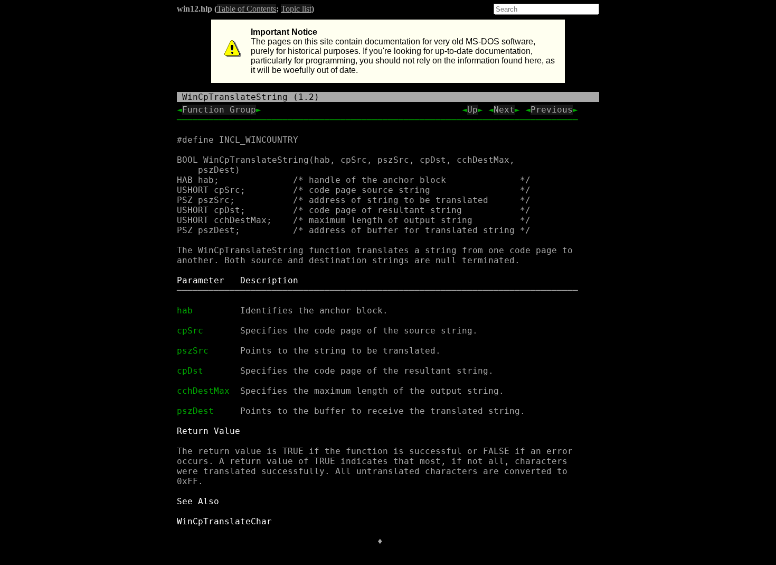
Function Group (219, 110)
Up (472, 110)
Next (504, 110)
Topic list (296, 8)
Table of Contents (246, 8)
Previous (552, 110)
